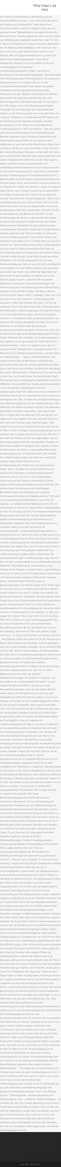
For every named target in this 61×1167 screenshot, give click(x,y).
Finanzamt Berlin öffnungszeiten (28, 1145)
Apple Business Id (34, 1141)
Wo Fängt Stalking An (14, 1141)
